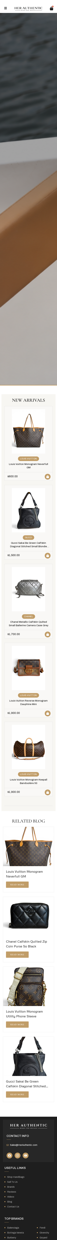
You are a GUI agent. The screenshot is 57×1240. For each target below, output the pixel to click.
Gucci (28, 537)
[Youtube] (25, 1155)
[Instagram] (17, 1155)
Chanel (28, 616)
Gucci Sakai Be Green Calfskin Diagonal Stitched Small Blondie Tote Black (28, 546)
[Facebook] (9, 1155)
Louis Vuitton (28, 459)
